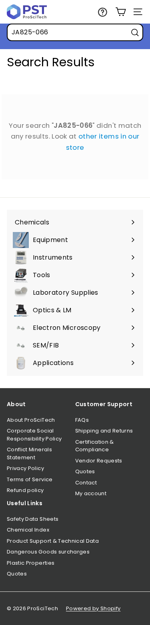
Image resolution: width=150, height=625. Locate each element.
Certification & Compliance (94, 446)
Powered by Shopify (93, 608)
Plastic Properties (30, 563)
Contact (86, 482)
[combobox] (75, 32)
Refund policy (25, 490)
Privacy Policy (25, 468)
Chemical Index (28, 530)
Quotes (85, 471)
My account (91, 493)
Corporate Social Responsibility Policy (34, 434)
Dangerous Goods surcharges (48, 552)
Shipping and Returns (104, 431)
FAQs (82, 420)
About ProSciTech (31, 420)
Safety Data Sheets (32, 519)
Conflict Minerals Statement (29, 453)
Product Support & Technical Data (53, 541)
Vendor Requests (98, 460)
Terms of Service (30, 479)
